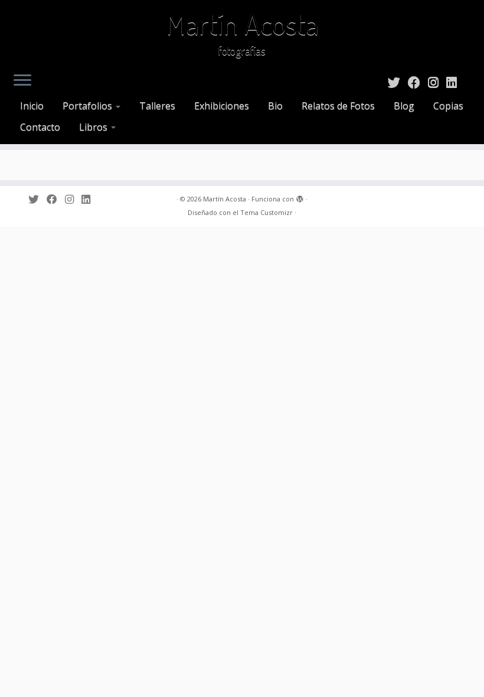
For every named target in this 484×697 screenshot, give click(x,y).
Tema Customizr (266, 212)
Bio (275, 105)
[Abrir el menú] (22, 81)
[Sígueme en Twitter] (398, 82)
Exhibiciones (221, 105)
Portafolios (89, 105)
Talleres (157, 105)
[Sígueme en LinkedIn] (455, 82)
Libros (94, 126)
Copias (448, 105)
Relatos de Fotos (338, 105)
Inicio (32, 105)
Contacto (40, 126)
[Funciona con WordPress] (300, 197)
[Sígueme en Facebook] (418, 82)
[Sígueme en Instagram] (437, 82)
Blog (404, 105)
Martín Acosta (242, 23)
